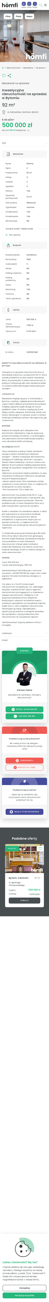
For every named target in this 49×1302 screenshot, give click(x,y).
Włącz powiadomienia (26, 811)
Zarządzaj (24, 1288)
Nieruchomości (13, 68)
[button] (29, 5)
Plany (18, 16)
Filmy (7, 16)
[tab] (24, 143)
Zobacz (24, 900)
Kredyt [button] (5, 640)
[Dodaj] (29, 4)
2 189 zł (11, 130)
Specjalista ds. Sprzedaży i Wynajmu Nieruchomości (24, 696)
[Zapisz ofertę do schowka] (4, 75)
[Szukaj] (24, 4)
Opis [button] (4, 143)
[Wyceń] (35, 4)
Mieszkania (28, 68)
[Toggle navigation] (45, 5)
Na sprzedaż (41, 68)
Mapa (29, 16)
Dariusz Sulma (24, 690)
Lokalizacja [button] (7, 633)
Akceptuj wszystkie (24, 1295)
